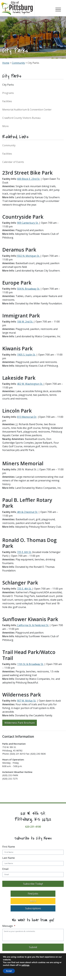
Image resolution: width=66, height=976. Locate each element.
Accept (9, 971)
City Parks (8, 84)
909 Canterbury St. (27, 222)
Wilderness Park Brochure (19, 722)
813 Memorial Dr (27, 417)
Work (33, 901)
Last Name (8, 858)
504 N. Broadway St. (28, 288)
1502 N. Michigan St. (28, 256)
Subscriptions (33, 908)
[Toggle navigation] (58, 9)
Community (18, 63)
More (5, 126)
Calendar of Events (13, 162)
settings (25, 965)
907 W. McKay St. (26, 700)
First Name (8, 846)
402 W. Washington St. (30, 384)
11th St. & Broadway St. (30, 664)
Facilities (7, 101)
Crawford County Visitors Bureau (21, 118)
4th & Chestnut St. (27, 512)
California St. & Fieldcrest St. (33, 625)
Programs (8, 93)
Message (8, 926)
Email (5, 869)
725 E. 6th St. (24, 552)
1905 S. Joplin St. (26, 354)
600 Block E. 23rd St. (28, 179)
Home (5, 63)
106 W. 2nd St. (25, 321)
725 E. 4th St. (24, 588)
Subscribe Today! (33, 883)
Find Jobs (33, 893)
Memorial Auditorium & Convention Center (27, 109)
